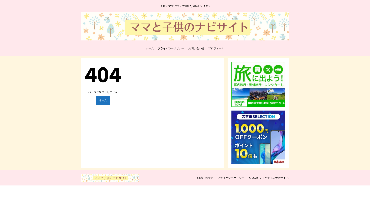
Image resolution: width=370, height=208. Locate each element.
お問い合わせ (196, 48)
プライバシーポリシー (171, 48)
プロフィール (216, 48)
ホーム (150, 48)
